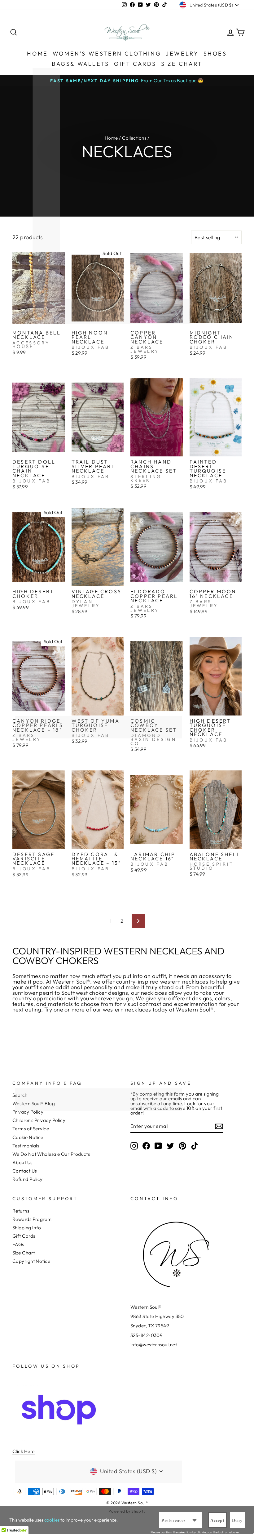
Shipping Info (26, 1228)
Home (37, 53)
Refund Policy (27, 1179)
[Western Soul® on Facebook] (146, 1146)
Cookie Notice (27, 1137)
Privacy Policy (27, 1112)
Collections (134, 138)
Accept (217, 1520)
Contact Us (24, 1171)
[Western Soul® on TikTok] (194, 1146)
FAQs (18, 1244)
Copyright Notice (31, 1261)
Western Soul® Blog (33, 1103)
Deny (237, 1520)
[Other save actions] (194, 1520)
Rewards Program (32, 1219)
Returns (20, 1211)
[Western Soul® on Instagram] (134, 1146)
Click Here (23, 1451)
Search (20, 1095)
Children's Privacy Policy (38, 1120)
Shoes (215, 53)
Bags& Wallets (80, 63)
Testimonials (25, 1146)
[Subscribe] (219, 1126)
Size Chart (181, 63)
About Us (22, 1162)
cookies (51, 1520)
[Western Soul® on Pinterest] (182, 1146)
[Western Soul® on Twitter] (170, 1146)
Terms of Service (30, 1129)
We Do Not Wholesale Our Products (51, 1154)
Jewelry (182, 53)
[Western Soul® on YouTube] (158, 1146)
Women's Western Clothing (107, 53)
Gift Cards (135, 63)
